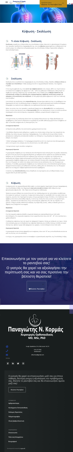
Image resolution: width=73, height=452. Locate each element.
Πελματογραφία (14, 417)
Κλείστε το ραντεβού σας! (51, 4)
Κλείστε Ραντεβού (37, 289)
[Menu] (7, 2)
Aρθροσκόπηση (13, 403)
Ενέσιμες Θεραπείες (15, 412)
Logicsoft (22, 448)
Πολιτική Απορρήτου (15, 437)
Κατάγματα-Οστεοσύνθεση (17, 408)
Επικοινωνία (12, 433)
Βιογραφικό (12, 441)
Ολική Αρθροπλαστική (16, 421)
